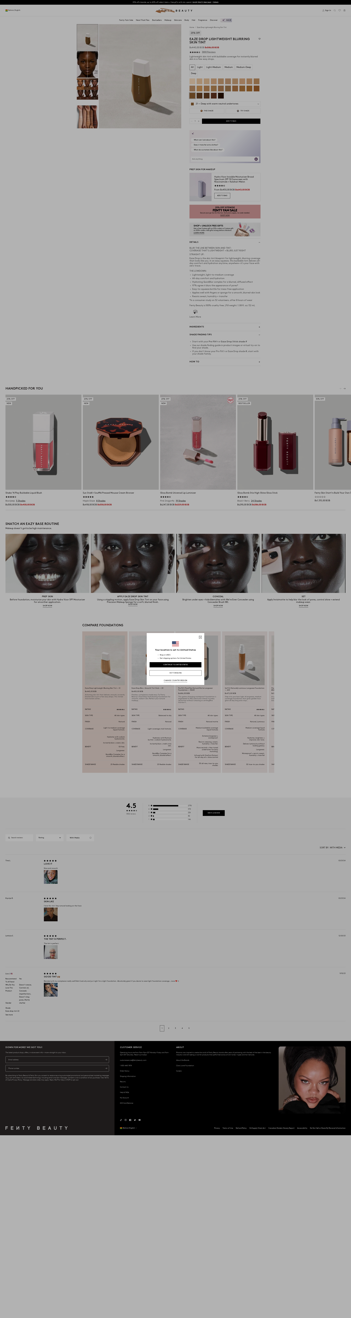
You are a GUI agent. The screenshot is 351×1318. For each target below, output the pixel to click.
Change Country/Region (175, 680)
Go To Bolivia (175, 673)
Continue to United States (175, 664)
